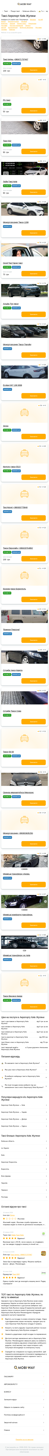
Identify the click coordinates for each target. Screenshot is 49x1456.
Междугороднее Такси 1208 (16, 222)
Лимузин (12, 29)
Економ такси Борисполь (14, 589)
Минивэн (33, 19)
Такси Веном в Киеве (12, 996)
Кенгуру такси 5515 (11, 467)
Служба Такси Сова (12, 711)
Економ (12, 23)
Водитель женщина (26, 27)
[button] (45, 860)
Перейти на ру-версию (24, 1439)
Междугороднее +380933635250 (18, 833)
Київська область (29, 11)
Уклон (5, 426)
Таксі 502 (7, 141)
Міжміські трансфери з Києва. (16, 874)
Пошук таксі (15, 11)
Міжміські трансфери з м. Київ (16, 955)
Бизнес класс (21, 23)
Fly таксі (6, 100)
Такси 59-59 (8, 752)
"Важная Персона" (11, 629)
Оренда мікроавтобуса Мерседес (18, 792)
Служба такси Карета (12, 670)
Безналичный (12, 27)
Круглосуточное (13, 21)
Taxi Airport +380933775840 (15, 507)
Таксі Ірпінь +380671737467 (15, 59)
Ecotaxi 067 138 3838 (12, 385)
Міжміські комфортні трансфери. (18, 915)
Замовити (33, 70)
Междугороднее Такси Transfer (17, 344)
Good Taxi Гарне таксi (12, 263)
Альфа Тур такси (10, 304)
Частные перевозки (16, 25)
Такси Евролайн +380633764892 (18, 548)
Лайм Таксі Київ (10, 181)
